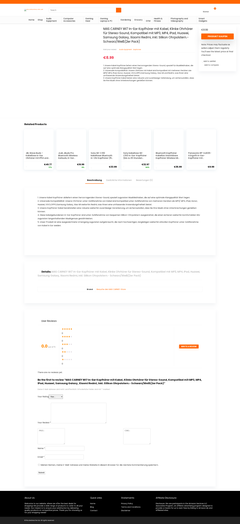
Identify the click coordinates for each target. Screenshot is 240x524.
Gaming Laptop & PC (106, 19)
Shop (40, 19)
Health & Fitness (158, 19)
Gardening (125, 19)
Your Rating (43, 396)
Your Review (44, 422)
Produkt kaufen (217, 36)
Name (41, 448)
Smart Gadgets (203, 19)
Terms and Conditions (130, 507)
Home (31, 19)
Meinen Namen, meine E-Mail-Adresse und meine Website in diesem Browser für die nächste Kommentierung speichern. (99, 465)
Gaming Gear (89, 19)
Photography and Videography (179, 19)
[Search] (118, 10)
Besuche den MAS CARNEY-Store (111, 289)
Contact (94, 510)
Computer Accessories (69, 19)
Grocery (138, 19)
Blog (92, 507)
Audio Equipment (51, 19)
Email (41, 457)
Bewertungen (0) (144, 180)
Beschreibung (94, 180)
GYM (148, 20)
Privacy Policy (127, 503)
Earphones (137, 49)
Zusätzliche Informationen (119, 180)
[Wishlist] (206, 9)
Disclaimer (125, 510)
